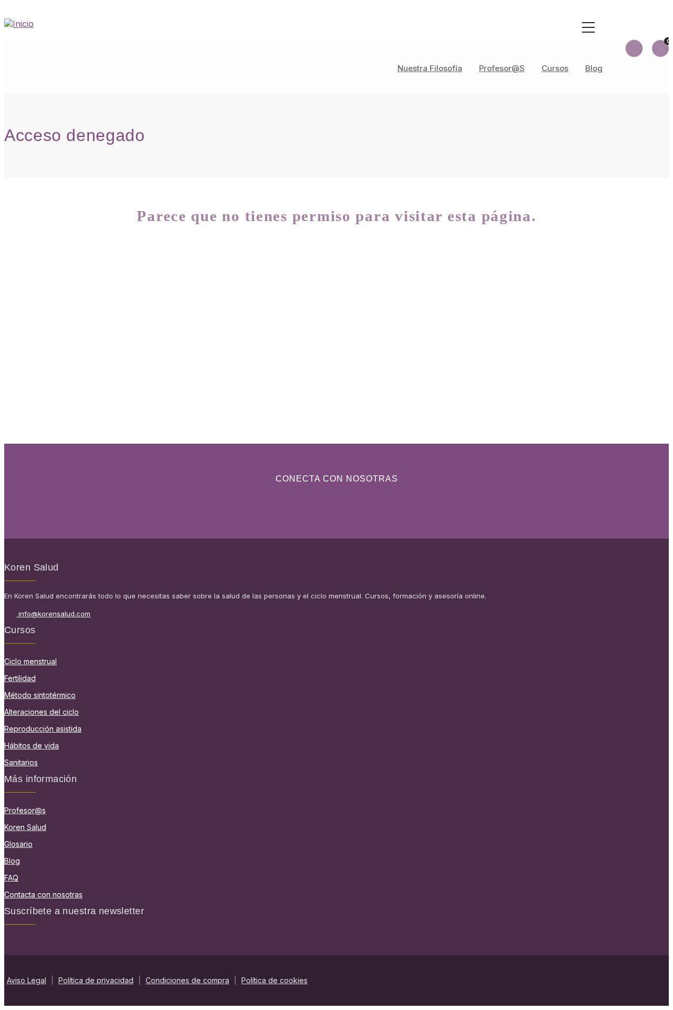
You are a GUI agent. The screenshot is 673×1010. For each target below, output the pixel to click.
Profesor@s (502, 68)
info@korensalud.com (54, 613)
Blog (594, 68)
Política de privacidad (96, 980)
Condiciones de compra (187, 980)
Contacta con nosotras (43, 894)
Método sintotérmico (40, 695)
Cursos (555, 68)
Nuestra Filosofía (429, 68)
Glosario (18, 843)
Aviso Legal (26, 980)
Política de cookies (274, 980)
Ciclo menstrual (30, 661)
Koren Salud (25, 827)
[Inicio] (336, 24)
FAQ (11, 877)
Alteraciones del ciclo (41, 711)
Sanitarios (21, 762)
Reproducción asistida (42, 728)
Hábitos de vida (31, 745)
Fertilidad (20, 678)
